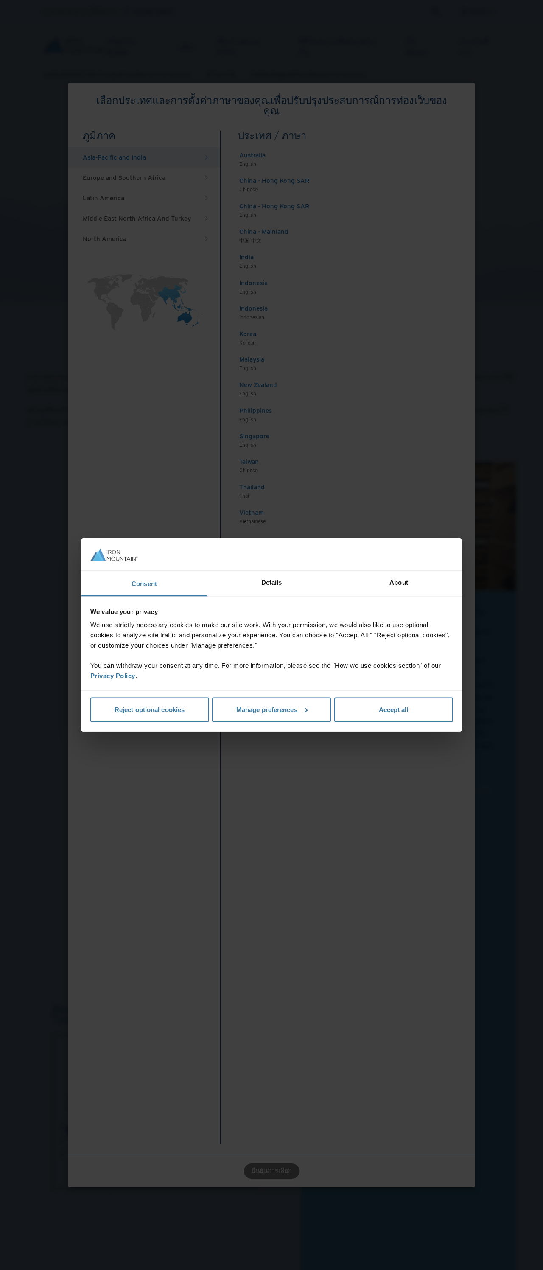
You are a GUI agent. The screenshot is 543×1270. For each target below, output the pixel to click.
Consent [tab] (144, 583)
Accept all (394, 709)
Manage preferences (266, 709)
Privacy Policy (112, 675)
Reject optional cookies (150, 709)
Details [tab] (271, 582)
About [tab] (398, 582)
